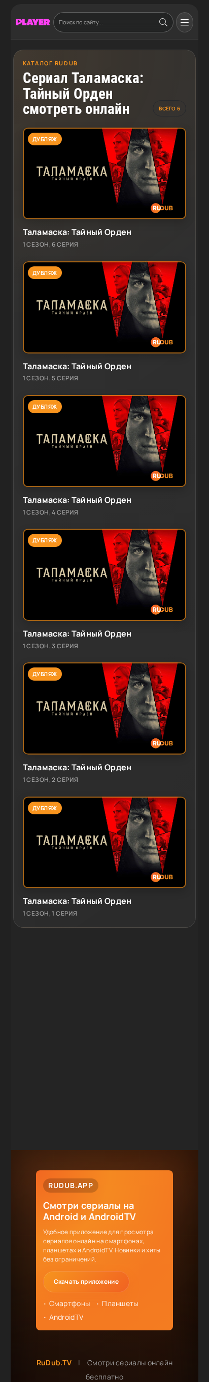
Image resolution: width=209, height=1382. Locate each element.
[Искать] (163, 22)
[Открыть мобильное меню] (184, 22)
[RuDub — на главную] (33, 22)
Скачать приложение (86, 1281)
